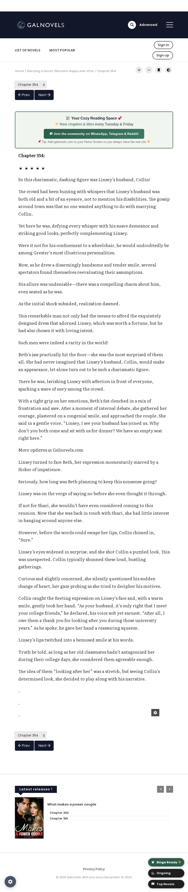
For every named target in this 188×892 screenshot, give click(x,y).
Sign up (162, 55)
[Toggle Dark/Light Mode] (168, 70)
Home (19, 71)
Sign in (163, 45)
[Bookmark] (158, 70)
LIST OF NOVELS (27, 50)
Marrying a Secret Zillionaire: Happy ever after (60, 71)
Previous (160, 789)
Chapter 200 (59, 813)
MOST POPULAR (62, 50)
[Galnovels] (41, 24)
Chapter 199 (59, 818)
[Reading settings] (10, 881)
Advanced (148, 24)
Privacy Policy (94, 869)
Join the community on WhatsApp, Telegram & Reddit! (96, 134)
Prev (26, 94)
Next (43, 94)
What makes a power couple (71, 804)
